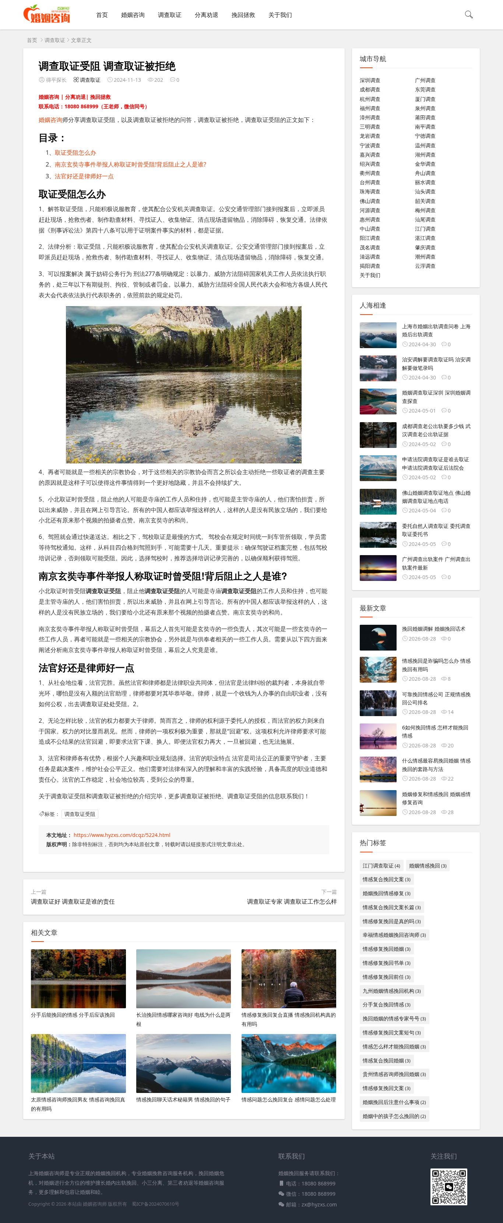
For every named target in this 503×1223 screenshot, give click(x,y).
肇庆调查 (425, 247)
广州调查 (425, 80)
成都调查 (370, 89)
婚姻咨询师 (95, 1204)
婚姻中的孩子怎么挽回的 (394, 1115)
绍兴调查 (370, 163)
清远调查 (370, 256)
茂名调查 (370, 247)
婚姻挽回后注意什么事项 (394, 1101)
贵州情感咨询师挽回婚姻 (394, 1073)
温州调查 (425, 145)
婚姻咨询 (133, 15)
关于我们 (280, 15)
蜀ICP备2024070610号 (155, 1204)
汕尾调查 (425, 219)
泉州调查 (425, 108)
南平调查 (425, 126)
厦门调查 (425, 98)
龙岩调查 (370, 135)
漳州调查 (370, 117)
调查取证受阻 (79, 813)
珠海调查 (370, 191)
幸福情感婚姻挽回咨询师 (394, 934)
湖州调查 (425, 154)
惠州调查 (370, 219)
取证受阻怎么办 (75, 152)
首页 (102, 15)
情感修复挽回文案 (387, 1087)
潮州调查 (425, 256)
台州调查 (370, 182)
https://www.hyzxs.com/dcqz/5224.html (122, 834)
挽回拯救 (243, 15)
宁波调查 (370, 145)
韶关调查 (425, 200)
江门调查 (425, 228)
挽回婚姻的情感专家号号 (394, 1018)
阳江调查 (370, 237)
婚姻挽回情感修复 (387, 893)
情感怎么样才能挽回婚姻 (394, 1046)
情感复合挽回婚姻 (387, 1060)
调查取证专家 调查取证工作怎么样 (292, 901)
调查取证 (170, 15)
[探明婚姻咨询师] (46, 22)
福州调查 (370, 108)
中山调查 (370, 228)
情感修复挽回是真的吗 (392, 921)
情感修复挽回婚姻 (387, 948)
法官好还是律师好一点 (84, 176)
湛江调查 (425, 237)
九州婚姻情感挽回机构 (392, 990)
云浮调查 (425, 265)
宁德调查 (425, 135)
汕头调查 (425, 191)
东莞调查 (425, 89)
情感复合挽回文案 (387, 879)
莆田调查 (425, 117)
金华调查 (425, 163)
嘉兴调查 (370, 154)
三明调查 (370, 126)
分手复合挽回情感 (387, 1004)
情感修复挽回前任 (387, 976)
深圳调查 (370, 80)
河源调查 (370, 210)
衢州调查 (370, 172)
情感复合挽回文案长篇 (392, 907)
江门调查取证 (381, 865)
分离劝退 (206, 15)
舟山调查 (425, 172)
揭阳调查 (370, 265)
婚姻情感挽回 (428, 865)
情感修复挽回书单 (387, 962)
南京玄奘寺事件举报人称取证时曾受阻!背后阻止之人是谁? (130, 164)
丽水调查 (425, 182)
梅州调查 (425, 210)
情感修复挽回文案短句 (392, 1032)
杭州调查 (370, 98)
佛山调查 (370, 200)
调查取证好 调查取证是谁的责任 (73, 901)
